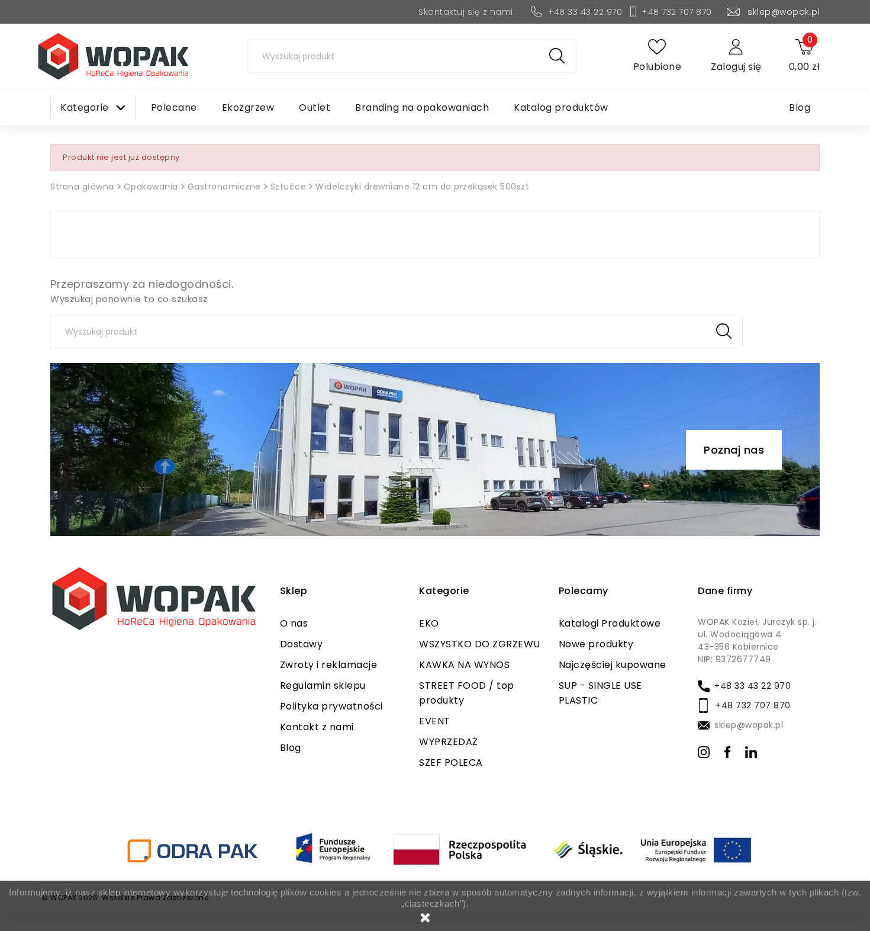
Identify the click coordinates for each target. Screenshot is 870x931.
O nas (294, 623)
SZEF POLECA (451, 762)
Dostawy (301, 644)
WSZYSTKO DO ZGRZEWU (479, 644)
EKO (429, 623)
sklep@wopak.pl (783, 12)
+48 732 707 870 (677, 12)
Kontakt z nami (317, 727)
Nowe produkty (596, 644)
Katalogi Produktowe (610, 623)
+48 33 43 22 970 (585, 12)
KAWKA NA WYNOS (464, 665)
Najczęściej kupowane (612, 665)
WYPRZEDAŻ (448, 742)
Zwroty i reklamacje (329, 665)
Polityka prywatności (331, 706)
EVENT (434, 721)
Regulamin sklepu (323, 685)
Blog (290, 748)
